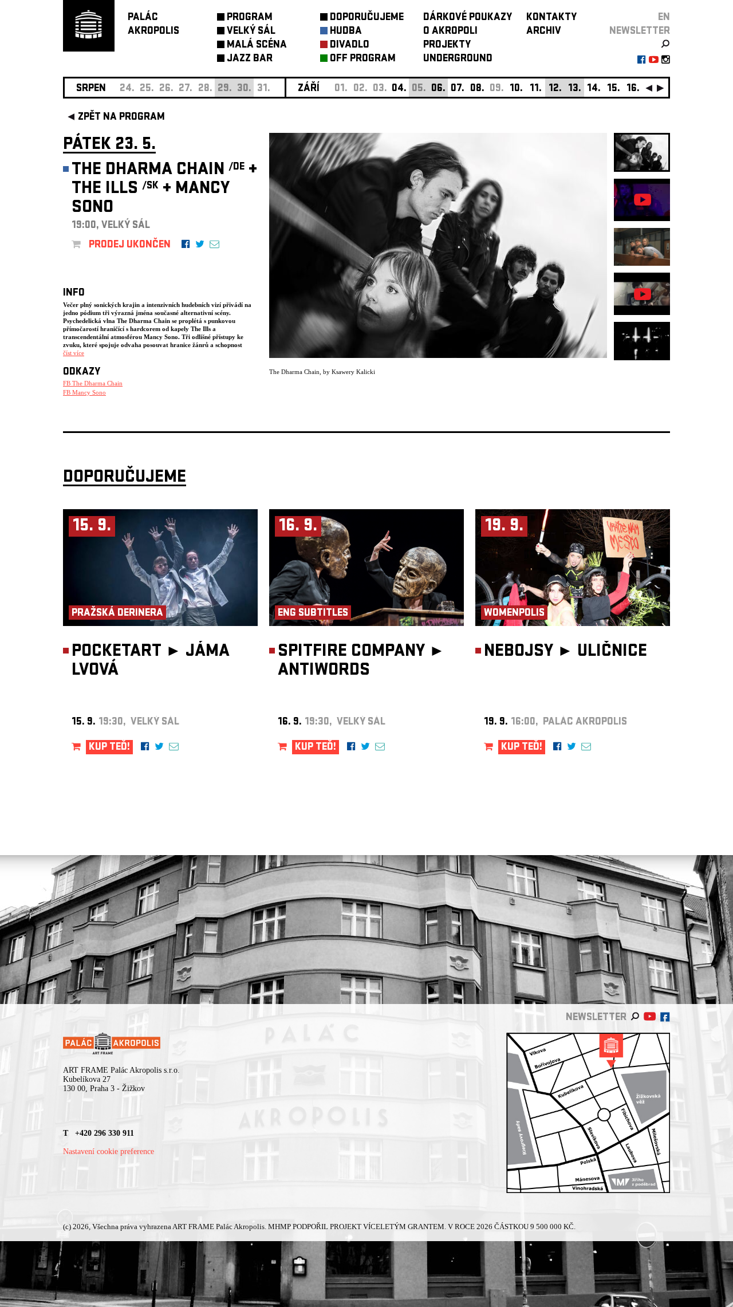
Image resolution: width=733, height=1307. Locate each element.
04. (399, 89)
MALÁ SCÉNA (257, 45)
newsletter (639, 31)
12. (555, 89)
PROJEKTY (447, 45)
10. (516, 89)
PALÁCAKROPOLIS (153, 24)
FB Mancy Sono (84, 392)
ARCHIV (543, 31)
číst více (73, 352)
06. (438, 89)
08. (477, 89)
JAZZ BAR (250, 59)
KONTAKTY (551, 18)
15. (613, 89)
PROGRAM (250, 18)
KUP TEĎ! (109, 747)
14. (594, 89)
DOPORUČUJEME (367, 18)
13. (574, 89)
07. (457, 89)
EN (664, 18)
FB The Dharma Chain (93, 383)
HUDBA (346, 31)
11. (536, 89)
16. (633, 89)
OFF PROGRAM (363, 59)
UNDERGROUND (457, 59)
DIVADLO (349, 45)
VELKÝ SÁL (251, 31)
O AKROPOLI (450, 31)
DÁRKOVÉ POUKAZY (467, 18)
